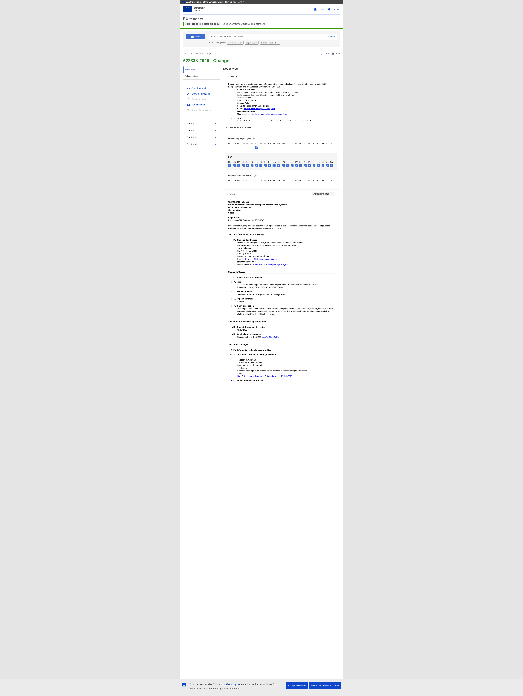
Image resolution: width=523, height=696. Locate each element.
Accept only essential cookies (325, 685)
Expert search (251, 43)
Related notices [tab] (191, 76)
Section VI (192, 137)
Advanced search (235, 43)
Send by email (198, 105)
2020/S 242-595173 (270, 337)
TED (185, 53)
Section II (191, 130)
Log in (321, 9)
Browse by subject (268, 43)
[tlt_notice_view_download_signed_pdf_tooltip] (256, 147)
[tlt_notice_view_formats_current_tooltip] (332, 194)
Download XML (198, 88)
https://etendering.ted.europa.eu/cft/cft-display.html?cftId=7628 (264, 376)
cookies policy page (232, 684)
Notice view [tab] (190, 69)
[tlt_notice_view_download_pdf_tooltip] (229, 165)
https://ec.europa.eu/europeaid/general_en (268, 114)
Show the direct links (201, 94)
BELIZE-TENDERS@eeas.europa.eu (259, 109)
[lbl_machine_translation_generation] (255, 176)
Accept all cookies (297, 685)
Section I (191, 123)
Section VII (192, 144)
